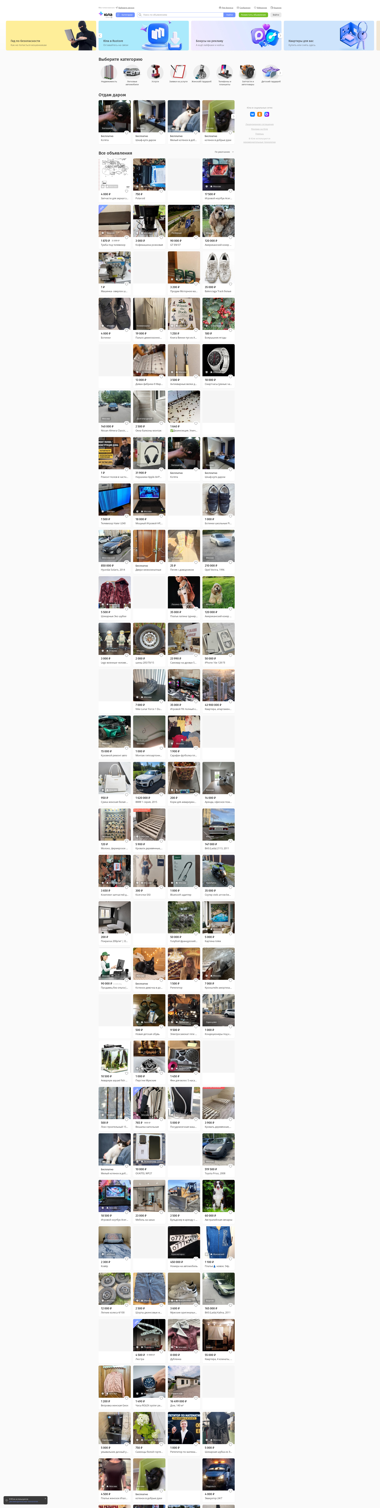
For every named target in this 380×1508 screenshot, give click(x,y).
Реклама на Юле (259, 129)
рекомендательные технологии (259, 142)
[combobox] (180, 14)
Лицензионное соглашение (260, 124)
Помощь (259, 133)
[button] (127, 133)
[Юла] (105, 13)
